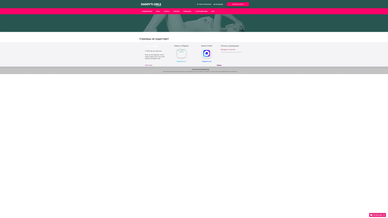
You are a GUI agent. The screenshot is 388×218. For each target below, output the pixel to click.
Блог (213, 11)
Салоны (166, 11)
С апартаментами (201, 11)
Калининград (207, 4)
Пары (158, 11)
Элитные (176, 11)
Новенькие (187, 11)
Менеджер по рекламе (228, 49)
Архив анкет (148, 65)
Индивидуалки (147, 11)
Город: (201, 4)
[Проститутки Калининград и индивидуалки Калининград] (151, 4)
